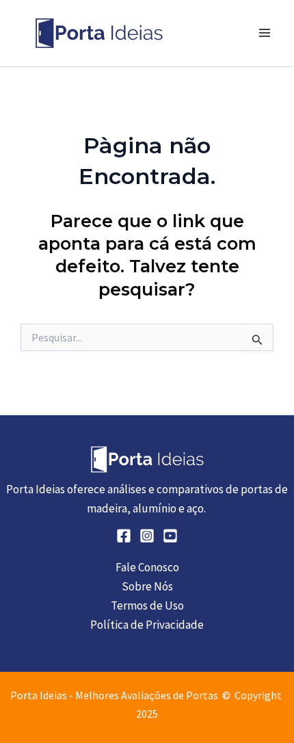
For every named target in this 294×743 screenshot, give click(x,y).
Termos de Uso (147, 605)
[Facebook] (123, 535)
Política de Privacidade (147, 624)
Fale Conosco (147, 567)
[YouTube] (170, 535)
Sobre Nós (147, 586)
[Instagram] (147, 535)
